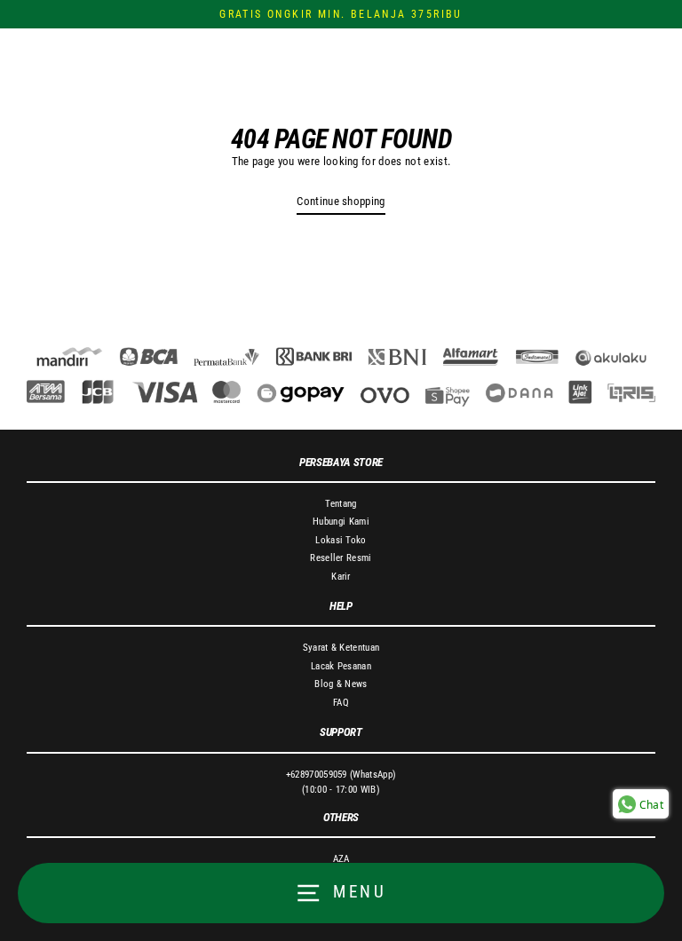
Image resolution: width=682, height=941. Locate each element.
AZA (341, 859)
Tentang (340, 504)
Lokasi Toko (341, 540)
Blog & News (341, 684)
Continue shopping (341, 201)
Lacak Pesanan (341, 666)
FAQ (341, 702)
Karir (341, 576)
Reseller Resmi (340, 558)
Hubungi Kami (341, 521)
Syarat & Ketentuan (341, 647)
